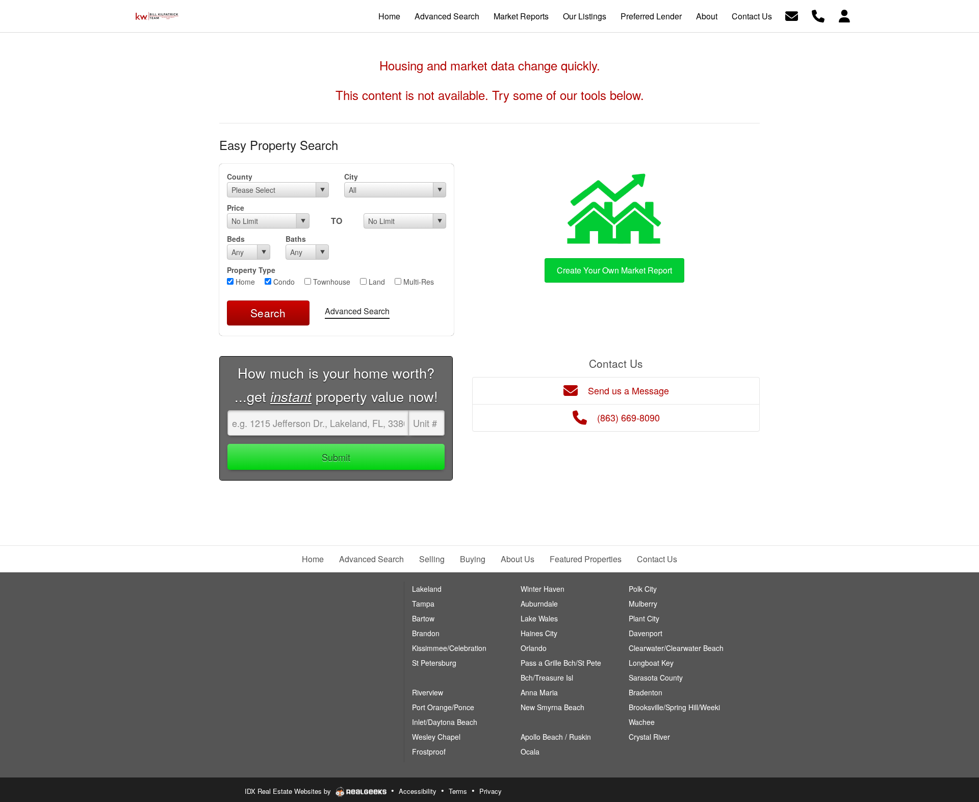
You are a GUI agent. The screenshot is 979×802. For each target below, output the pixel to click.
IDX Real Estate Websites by (289, 791)
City (351, 176)
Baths (296, 239)
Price (235, 208)
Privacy (490, 791)
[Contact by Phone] (818, 15)
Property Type (251, 270)
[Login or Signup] (844, 15)
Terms (458, 791)
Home (244, 282)
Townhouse (330, 282)
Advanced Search (357, 311)
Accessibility (417, 791)
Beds (236, 239)
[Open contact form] (791, 15)
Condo (283, 282)
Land (376, 282)
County (239, 176)
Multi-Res (417, 282)
